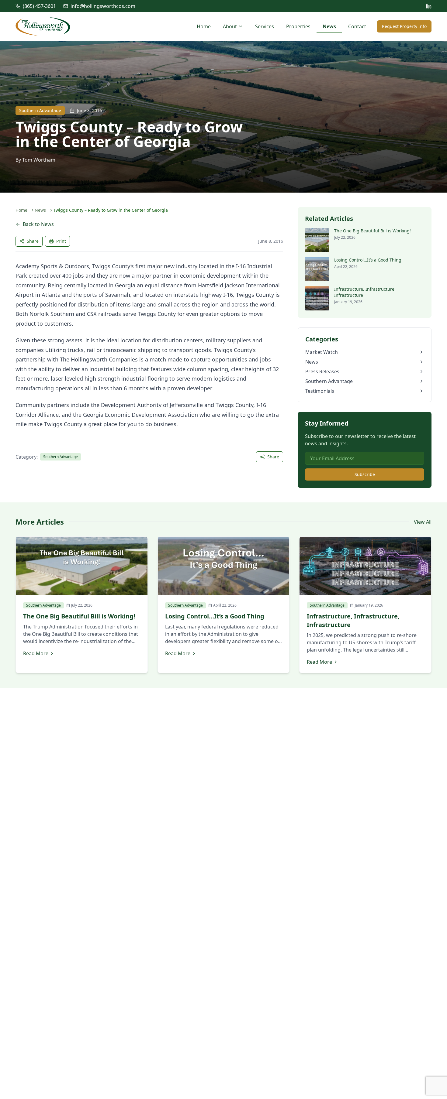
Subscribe (365, 474)
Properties (298, 26)
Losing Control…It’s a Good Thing (367, 260)
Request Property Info (404, 26)
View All (422, 522)
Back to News (38, 224)
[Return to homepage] (43, 26)
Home (204, 26)
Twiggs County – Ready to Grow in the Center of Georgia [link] (110, 210)
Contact (357, 26)
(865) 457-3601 (39, 6)
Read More (35, 653)
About (230, 26)
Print (61, 241)
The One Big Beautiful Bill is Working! (372, 231)
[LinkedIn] (428, 6)
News (329, 26)
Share (33, 241)
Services (264, 26)
